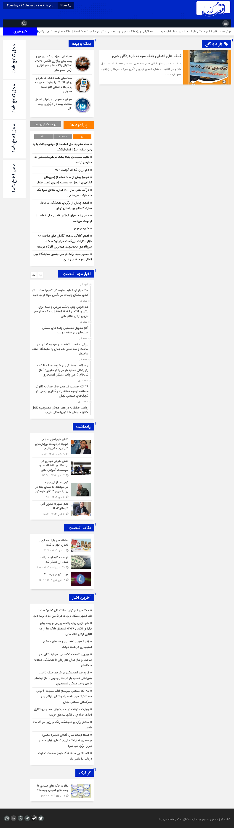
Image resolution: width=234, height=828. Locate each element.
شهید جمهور (81, 228)
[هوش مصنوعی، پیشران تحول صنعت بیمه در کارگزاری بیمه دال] (62, 104)
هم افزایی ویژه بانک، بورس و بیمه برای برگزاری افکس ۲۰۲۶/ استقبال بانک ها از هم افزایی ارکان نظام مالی (107, 31)
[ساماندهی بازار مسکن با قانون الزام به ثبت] (62, 545)
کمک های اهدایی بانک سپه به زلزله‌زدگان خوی (146, 56)
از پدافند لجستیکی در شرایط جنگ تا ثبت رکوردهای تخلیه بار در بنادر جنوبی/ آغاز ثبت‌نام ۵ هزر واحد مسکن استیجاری (62, 370)
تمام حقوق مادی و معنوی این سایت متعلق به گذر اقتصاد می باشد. (193, 819)
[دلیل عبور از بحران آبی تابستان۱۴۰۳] (62, 508)
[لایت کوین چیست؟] (62, 578)
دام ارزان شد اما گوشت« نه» (72, 169)
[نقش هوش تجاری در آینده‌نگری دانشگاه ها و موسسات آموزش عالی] (62, 468)
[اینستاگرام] (6, 818)
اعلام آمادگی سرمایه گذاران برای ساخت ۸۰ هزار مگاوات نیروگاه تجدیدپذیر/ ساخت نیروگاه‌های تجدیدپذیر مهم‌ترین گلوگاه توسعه (64, 241)
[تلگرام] (26, 818)
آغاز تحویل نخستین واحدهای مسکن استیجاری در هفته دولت (65, 330)
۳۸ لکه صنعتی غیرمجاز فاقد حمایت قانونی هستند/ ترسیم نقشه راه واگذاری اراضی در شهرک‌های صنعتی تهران (61, 391)
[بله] (33, 818)
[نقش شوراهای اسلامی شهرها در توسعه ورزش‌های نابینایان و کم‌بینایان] (62, 447)
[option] (61, 291)
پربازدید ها (78, 125)
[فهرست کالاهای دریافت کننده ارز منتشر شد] (62, 562)
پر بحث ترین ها (45, 124)
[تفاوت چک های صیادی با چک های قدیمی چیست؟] (62, 790)
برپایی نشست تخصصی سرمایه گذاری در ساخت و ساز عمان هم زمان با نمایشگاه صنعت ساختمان (59, 349)
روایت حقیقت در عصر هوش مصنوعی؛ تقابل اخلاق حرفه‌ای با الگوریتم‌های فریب (60, 410)
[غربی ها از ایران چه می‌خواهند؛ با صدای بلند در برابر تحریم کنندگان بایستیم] (62, 489)
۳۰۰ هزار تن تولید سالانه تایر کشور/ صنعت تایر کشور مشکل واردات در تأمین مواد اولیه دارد (59, 292)
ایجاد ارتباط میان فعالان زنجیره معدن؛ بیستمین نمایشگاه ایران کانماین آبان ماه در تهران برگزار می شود (65, 740)
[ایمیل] (13, 818)
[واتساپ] (19, 818)
